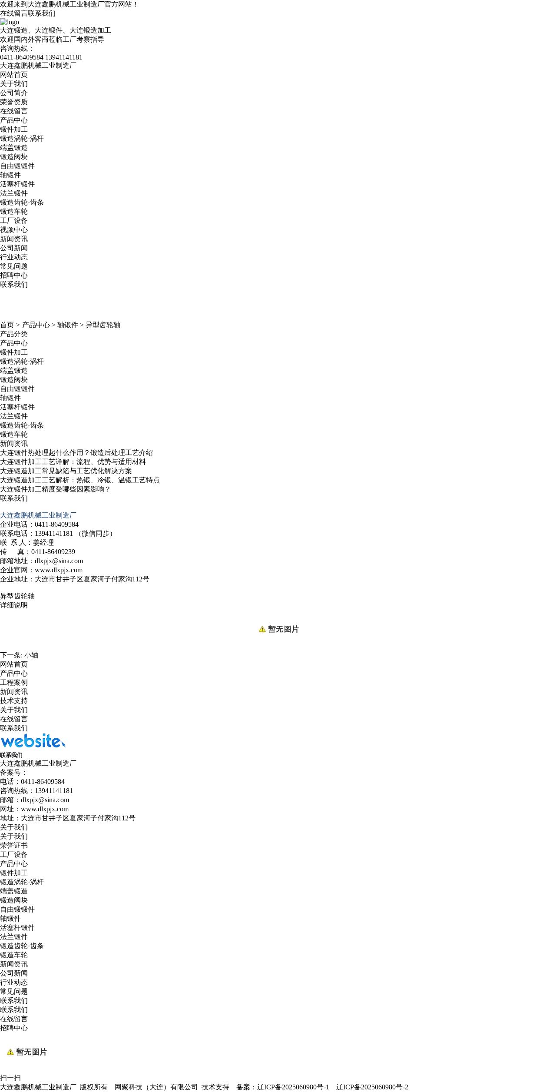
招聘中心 (14, 275)
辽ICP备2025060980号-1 (293, 1087)
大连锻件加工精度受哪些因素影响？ (55, 489)
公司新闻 (14, 248)
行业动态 (14, 257)
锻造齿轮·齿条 (22, 202)
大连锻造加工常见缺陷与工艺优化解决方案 (66, 471)
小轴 (31, 655)
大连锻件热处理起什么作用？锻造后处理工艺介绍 (76, 452)
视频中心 (14, 229)
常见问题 (14, 266)
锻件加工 (14, 129)
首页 (7, 325)
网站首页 (14, 74)
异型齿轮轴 (103, 325)
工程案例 (14, 682)
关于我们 (14, 83)
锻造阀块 (14, 156)
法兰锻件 (14, 193)
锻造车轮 (14, 211)
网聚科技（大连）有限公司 (156, 1087)
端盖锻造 (14, 147)
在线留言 (14, 13)
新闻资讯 (14, 238)
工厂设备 (14, 220)
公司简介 (14, 92)
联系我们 (42, 13)
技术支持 (14, 700)
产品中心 (14, 120)
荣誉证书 (14, 845)
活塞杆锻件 (17, 184)
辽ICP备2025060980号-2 (372, 1087)
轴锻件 (10, 175)
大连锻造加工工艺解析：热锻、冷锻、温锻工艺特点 (80, 480)
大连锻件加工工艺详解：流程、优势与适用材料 (73, 461)
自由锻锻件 (17, 165)
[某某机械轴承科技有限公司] (33, 747)
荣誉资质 (14, 102)
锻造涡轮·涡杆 (22, 138)
